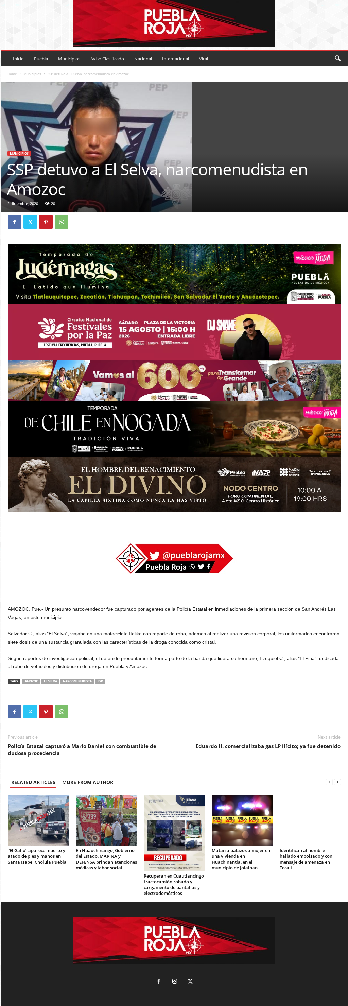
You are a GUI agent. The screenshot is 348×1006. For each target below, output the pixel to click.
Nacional (143, 59)
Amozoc (31, 681)
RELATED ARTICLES (33, 782)
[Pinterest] (46, 222)
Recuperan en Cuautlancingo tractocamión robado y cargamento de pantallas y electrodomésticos (174, 884)
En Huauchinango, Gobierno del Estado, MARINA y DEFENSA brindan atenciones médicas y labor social (106, 859)
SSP (100, 681)
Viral (203, 59)
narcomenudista (77, 681)
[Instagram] (174, 982)
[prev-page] (329, 782)
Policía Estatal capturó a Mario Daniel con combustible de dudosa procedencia (82, 750)
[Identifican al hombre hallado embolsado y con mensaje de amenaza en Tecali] (310, 820)
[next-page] (337, 782)
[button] (337, 58)
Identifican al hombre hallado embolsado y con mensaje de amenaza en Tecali (306, 859)
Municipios (69, 59)
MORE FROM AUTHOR (87, 782)
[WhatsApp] (61, 222)
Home (12, 73)
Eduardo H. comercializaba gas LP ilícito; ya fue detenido (268, 746)
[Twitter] (30, 222)
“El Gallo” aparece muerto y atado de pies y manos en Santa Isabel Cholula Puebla (37, 856)
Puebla (41, 59)
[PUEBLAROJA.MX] (174, 23)
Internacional (175, 59)
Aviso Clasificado (107, 59)
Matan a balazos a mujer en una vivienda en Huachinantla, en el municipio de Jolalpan (241, 859)
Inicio (18, 59)
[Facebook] (14, 222)
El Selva (50, 681)
